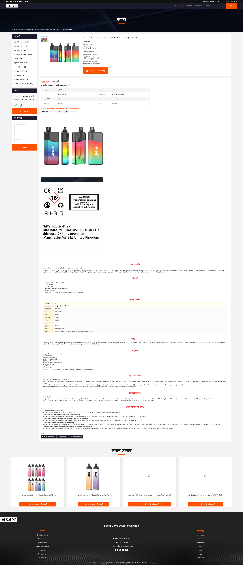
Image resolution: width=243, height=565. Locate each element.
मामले (200, 550)
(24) (23, 84)
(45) (18, 59)
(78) (20, 67)
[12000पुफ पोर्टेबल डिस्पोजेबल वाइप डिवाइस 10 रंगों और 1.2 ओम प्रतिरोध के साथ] (64, 52)
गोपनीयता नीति (200, 558)
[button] (14, 480)
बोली (231, 6)
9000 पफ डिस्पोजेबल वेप (48, 437)
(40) (20, 46)
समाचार (200, 546)
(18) (21, 63)
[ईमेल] (20, 105)
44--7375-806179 (231, 1)
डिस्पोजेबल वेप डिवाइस (26, 29)
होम (175, 6)
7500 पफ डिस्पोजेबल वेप (76, 437)
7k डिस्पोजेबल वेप (62, 437)
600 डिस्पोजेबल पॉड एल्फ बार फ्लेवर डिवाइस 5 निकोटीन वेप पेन (149, 495)
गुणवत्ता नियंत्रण (200, 542)
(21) (21, 50)
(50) (23, 54)
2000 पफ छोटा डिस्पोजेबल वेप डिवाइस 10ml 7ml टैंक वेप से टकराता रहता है (93, 495)
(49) (22, 42)
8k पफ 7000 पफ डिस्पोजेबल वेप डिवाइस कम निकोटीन (37, 495)
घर (12, 29)
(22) (20, 75)
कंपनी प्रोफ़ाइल (200, 535)
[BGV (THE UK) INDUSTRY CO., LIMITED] (12, 6)
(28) (21, 79)
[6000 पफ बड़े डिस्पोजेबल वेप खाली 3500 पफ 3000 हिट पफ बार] (205, 475)
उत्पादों (17, 29)
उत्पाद (181, 6)
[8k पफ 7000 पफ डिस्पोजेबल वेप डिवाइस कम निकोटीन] (38, 475)
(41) (20, 71)
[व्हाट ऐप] (16, 105)
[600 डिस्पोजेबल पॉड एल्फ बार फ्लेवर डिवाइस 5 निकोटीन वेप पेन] (149, 475)
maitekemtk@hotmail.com (212, 1)
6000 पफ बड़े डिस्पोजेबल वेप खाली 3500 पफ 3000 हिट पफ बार (205, 495)
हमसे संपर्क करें (198, 6)
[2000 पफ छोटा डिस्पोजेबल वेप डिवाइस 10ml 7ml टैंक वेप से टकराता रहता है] (94, 475)
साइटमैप (200, 554)
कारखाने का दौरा (200, 539)
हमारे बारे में (189, 6)
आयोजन (208, 6)
